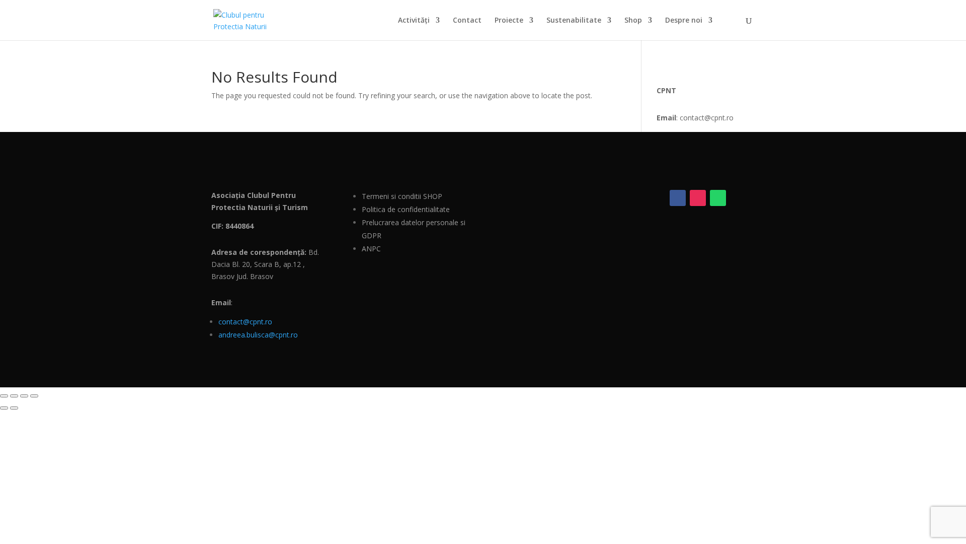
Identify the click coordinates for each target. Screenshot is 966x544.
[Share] (24, 395)
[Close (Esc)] (34, 395)
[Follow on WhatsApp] (718, 198)
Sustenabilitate (573, 21)
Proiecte (509, 21)
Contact (467, 21)
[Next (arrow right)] (14, 408)
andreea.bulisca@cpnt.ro (258, 334)
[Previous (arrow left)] (4, 408)
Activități (414, 21)
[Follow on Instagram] (698, 198)
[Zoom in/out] (4, 395)
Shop (633, 21)
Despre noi (683, 21)
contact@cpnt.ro (245, 321)
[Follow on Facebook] (678, 198)
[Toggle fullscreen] (14, 395)
